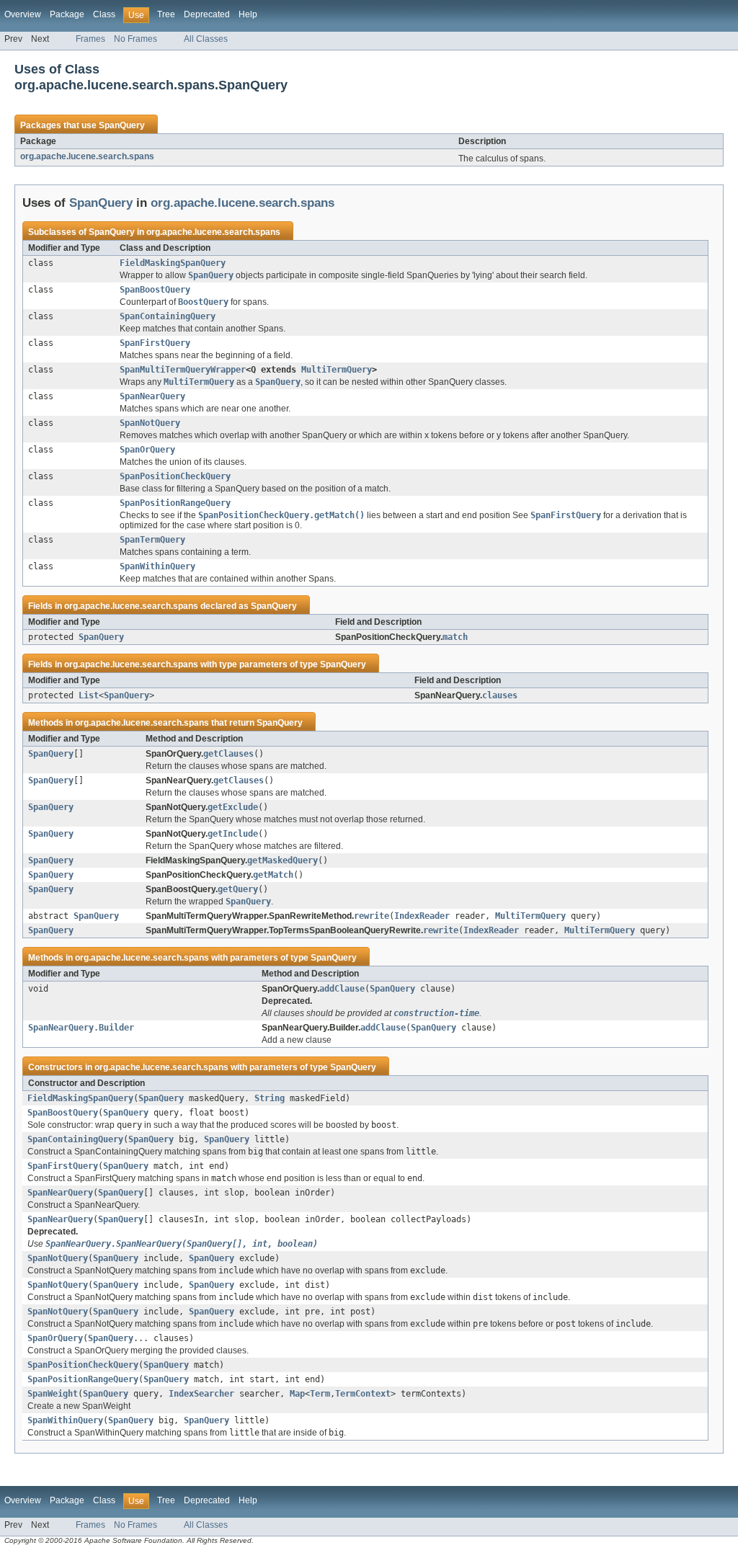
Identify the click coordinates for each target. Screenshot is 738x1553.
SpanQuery (122, 125)
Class (104, 14)
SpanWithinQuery (157, 566)
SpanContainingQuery (167, 316)
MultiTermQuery (336, 370)
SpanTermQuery (152, 540)
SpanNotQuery (150, 423)
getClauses (228, 754)
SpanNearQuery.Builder (81, 1028)
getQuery (238, 889)
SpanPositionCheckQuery (175, 476)
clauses (499, 695)
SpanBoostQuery (155, 290)
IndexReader (422, 916)
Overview (22, 14)
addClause (342, 989)
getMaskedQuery (282, 860)
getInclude (233, 834)
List (89, 695)
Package (67, 14)
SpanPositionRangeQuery (175, 503)
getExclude (233, 807)
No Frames (135, 39)
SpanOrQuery (147, 450)
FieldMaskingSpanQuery (173, 263)
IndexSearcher (201, 1394)
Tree (166, 14)
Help (248, 14)
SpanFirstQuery (155, 343)
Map (297, 1394)
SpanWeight (52, 1394)
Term (320, 1394)
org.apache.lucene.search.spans (87, 156)
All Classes (206, 39)
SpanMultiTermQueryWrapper (183, 370)
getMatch (273, 875)
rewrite (371, 916)
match (455, 637)
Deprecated (207, 14)
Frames (90, 39)
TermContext (363, 1394)
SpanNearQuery (152, 396)
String (269, 1098)
